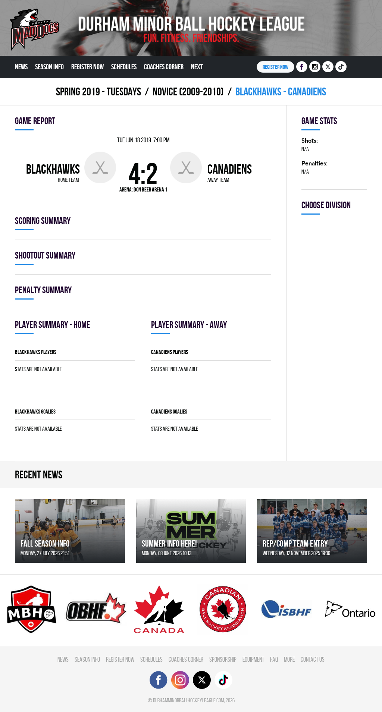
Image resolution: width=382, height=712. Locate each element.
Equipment (253, 659)
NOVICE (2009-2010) (188, 91)
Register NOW (275, 67)
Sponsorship (223, 659)
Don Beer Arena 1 (150, 189)
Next (197, 67)
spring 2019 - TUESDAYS (98, 91)
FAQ (274, 659)
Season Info (49, 67)
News (21, 67)
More (289, 659)
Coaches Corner (164, 67)
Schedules (124, 67)
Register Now (87, 67)
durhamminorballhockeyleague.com (188, 700)
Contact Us (313, 659)
